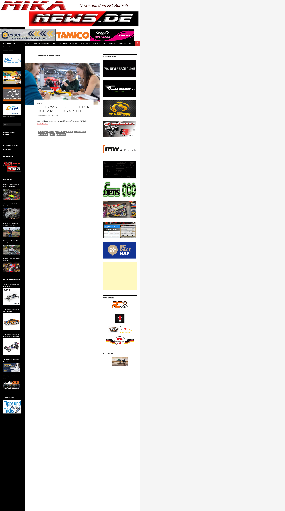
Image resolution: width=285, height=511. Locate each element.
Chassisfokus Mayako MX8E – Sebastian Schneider (12, 224)
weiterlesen (42, 124)
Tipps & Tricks (121, 43)
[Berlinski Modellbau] (28, 35)
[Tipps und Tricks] (12, 406)
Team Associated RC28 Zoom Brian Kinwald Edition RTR (11, 335)
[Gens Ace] (119, 189)
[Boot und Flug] (120, 361)
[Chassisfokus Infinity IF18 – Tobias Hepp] (11, 213)
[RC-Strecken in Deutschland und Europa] (126, 329)
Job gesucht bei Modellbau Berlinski (11, 360)
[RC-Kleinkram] (119, 88)
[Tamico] (72, 35)
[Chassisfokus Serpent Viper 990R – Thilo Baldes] (11, 194)
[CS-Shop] (119, 109)
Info (130, 43)
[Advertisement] (120, 276)
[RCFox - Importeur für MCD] (12, 77)
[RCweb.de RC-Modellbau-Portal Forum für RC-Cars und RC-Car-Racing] (120, 305)
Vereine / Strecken (109, 43)
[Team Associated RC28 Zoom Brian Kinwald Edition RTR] (11, 346)
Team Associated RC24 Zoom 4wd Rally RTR (11, 310)
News (27, 43)
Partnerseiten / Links (60, 43)
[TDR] (12, 94)
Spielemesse (61, 134)
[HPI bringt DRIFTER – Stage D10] (11, 385)
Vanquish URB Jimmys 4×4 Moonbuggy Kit (11, 285)
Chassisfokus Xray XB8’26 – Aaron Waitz (11, 259)
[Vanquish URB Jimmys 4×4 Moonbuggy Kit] (11, 296)
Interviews (73, 43)
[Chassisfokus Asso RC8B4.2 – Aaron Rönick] (11, 249)
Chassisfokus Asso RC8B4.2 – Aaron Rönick (11, 242)
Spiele (52, 134)
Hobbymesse (43, 134)
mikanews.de (9, 43)
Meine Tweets (7, 149)
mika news (60, 131)
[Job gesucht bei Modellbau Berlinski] (11, 367)
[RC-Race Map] (119, 250)
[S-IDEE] (112, 35)
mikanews (50, 131)
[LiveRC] (119, 318)
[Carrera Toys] (119, 210)
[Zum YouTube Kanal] (12, 166)
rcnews (69, 131)
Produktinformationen (41, 43)
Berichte (95, 43)
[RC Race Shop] (12, 60)
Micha (55, 115)
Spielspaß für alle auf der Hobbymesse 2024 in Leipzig (63, 109)
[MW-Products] (119, 149)
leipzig (41, 131)
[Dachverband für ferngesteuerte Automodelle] (120, 341)
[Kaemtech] (119, 169)
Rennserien (84, 43)
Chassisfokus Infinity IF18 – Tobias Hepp (11, 205)
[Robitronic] (119, 129)
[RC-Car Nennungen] (119, 230)
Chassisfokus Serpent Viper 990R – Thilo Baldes (11, 185)
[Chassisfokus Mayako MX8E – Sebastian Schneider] (11, 232)
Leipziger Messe (80, 131)
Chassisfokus (7, 179)
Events (40, 103)
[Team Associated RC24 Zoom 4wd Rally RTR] (11, 321)
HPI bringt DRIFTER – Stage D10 (11, 377)
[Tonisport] (119, 68)
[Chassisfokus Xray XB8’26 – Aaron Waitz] (11, 267)
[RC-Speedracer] (114, 329)
